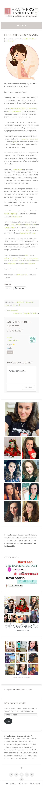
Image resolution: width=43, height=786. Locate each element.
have (27, 230)
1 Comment (10, 41)
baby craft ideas (16, 225)
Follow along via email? (14, 703)
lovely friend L (17, 169)
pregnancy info (9, 227)
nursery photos (30, 225)
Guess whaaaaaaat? (12, 311)
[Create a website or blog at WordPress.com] (21, 768)
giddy (15, 142)
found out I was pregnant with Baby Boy (22, 108)
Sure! (8, 721)
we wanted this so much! (29, 139)
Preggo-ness (29, 302)
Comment (28, 387)
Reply (10, 352)
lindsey (9, 338)
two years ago (17, 216)
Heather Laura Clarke (30, 39)
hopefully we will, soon (27, 233)
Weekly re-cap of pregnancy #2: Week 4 (25, 313)
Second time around (13, 305)
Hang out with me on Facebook (18, 689)
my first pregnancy (10, 214)
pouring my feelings (14, 111)
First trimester (19, 302)
